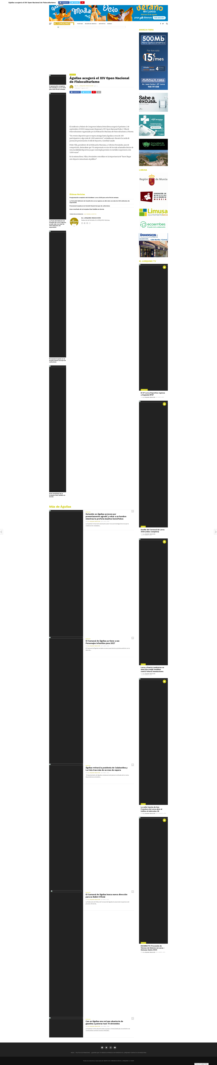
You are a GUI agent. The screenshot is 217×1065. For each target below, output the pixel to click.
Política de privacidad (83, 1052)
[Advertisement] (102, 109)
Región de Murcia (90, 23)
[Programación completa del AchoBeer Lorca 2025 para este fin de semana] (57, 76)
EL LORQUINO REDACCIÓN (85, 85)
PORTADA (80, 23)
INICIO (72, 1052)
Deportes (102, 23)
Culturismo (87, 214)
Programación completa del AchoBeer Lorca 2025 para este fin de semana (57, 87)
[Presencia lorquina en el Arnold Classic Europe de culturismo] (57, 232)
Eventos (93, 214)
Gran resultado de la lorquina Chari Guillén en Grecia (57, 495)
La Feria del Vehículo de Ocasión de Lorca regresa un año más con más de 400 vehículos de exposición (57, 224)
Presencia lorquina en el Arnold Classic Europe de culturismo (57, 360)
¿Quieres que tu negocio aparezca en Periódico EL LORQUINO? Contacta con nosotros (118, 1052)
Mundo (109, 23)
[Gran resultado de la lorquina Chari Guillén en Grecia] (57, 366)
